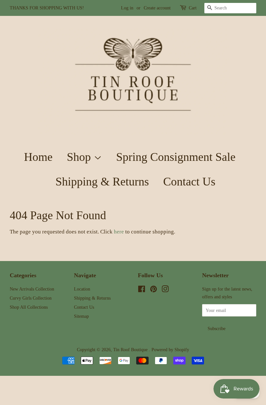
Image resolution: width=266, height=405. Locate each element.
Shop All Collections (29, 307)
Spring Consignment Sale (176, 156)
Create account (157, 8)
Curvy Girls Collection (31, 298)
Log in (127, 8)
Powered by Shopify (170, 349)
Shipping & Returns (102, 181)
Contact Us (189, 181)
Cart (193, 8)
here (119, 232)
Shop (80, 156)
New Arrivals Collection (32, 289)
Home (38, 156)
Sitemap (81, 316)
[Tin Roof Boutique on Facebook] (141, 290)
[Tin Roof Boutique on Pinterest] (153, 290)
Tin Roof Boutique (131, 349)
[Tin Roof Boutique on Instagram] (165, 290)
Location (82, 289)
